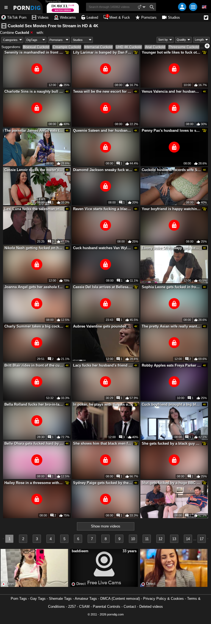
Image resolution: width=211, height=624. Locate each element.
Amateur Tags (86, 598)
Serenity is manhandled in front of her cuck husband (34, 52)
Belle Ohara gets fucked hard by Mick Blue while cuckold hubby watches (34, 443)
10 (133, 539)
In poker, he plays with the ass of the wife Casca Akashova (102, 404)
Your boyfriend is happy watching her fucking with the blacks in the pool (171, 209)
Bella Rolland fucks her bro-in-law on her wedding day (34, 404)
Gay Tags (38, 598)
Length (199, 39)
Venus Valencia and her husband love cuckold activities (171, 91)
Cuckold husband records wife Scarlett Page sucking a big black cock (171, 170)
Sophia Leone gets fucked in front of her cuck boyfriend (171, 287)
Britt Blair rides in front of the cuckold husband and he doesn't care (34, 365)
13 (174, 539)
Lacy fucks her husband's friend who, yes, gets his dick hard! (102, 365)
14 (188, 539)
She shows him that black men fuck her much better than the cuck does (102, 443)
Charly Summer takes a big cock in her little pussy (34, 326)
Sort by (163, 39)
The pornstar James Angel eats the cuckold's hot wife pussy (34, 130)
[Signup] (182, 7)
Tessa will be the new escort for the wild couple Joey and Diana (102, 91)
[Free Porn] (27, 6)
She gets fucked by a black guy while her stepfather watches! (171, 443)
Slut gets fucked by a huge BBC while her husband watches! (171, 483)
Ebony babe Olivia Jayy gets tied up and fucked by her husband (171, 248)
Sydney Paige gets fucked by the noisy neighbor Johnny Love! (102, 483)
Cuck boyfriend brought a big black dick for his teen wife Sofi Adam (171, 404)
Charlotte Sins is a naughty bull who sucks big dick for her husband (34, 91)
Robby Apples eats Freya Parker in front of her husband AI (171, 365)
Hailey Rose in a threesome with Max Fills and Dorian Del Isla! (34, 483)
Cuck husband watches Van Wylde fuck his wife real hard (102, 248)
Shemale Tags (60, 598)
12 (160, 539)
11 (147, 539)
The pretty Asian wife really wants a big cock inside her (171, 326)
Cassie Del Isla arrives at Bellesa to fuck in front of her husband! (102, 287)
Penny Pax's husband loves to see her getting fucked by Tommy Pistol (171, 130)
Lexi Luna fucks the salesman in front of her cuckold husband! (34, 209)
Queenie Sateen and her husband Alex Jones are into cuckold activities (102, 130)
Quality (181, 39)
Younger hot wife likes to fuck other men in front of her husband (171, 52)
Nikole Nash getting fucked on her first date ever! (34, 248)
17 (202, 539)
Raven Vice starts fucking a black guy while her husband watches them (102, 209)
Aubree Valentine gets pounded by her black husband (102, 326)
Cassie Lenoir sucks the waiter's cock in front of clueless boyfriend (34, 170)
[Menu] (193, 7)
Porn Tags (19, 598)
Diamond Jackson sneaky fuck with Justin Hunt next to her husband (102, 170)
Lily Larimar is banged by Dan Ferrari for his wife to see (102, 52)
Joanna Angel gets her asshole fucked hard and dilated (34, 287)
